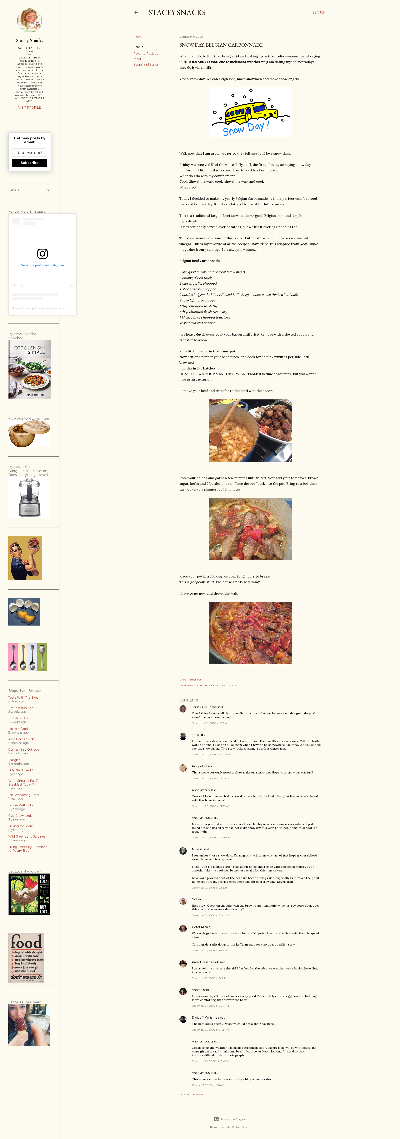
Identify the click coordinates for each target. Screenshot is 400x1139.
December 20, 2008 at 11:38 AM (211, 806)
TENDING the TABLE (24, 770)
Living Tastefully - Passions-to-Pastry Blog (28, 849)
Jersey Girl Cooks (204, 707)
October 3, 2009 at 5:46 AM (208, 1085)
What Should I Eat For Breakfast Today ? (24, 782)
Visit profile (29, 107)
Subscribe (30, 163)
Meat (137, 59)
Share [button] (138, 37)
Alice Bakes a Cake (22, 739)
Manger (14, 760)
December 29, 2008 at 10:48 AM (211, 1061)
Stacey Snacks (177, 12)
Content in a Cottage (23, 749)
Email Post (195, 679)
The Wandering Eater (23, 795)
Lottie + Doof (18, 729)
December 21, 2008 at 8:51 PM (210, 978)
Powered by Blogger (233, 1119)
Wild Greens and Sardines (26, 836)
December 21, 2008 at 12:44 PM (211, 915)
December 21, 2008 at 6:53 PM (210, 950)
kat (194, 735)
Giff (194, 899)
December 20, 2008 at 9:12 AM (210, 723)
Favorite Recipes (146, 54)
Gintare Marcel (241, 1127)
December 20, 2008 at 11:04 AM (211, 778)
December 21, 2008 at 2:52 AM (210, 887)
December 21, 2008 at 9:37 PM (210, 1005)
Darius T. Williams (204, 1017)
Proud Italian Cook (205, 962)
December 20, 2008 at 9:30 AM (211, 754)
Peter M (198, 927)
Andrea (197, 990)
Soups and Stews (146, 64)
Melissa (197, 849)
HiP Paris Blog (18, 718)
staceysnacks (45, 308)
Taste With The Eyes (23, 697)
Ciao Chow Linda (20, 816)
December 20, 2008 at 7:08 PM (211, 837)
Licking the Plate (20, 826)
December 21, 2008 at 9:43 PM (210, 1029)
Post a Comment (191, 1094)
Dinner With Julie (20, 805)
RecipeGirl (199, 766)
